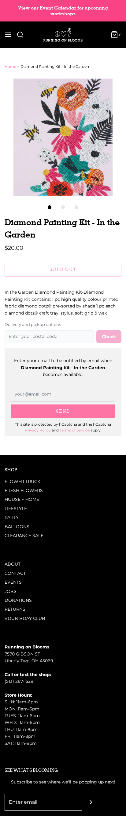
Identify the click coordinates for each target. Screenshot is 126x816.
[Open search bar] (22, 34)
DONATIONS (18, 600)
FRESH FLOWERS (24, 490)
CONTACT (15, 573)
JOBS (11, 591)
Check (109, 336)
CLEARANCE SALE (24, 535)
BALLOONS (17, 526)
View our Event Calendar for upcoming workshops (63, 11)
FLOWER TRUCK (22, 481)
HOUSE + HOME (22, 499)
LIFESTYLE (16, 508)
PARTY (12, 517)
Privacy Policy (38, 430)
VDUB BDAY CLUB (25, 618)
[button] (63, 137)
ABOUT (12, 564)
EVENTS (13, 582)
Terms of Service (75, 430)
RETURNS (15, 609)
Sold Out (63, 269)
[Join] (90, 802)
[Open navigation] (8, 34)
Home (10, 66)
